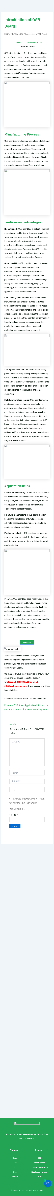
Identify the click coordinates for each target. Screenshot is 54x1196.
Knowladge (17, 34)
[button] (8, 699)
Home (7, 34)
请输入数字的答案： (17, 809)
